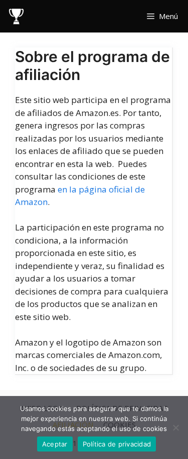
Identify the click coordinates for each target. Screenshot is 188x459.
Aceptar (55, 444)
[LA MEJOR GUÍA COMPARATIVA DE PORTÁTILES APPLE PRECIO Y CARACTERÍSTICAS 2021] (16, 16)
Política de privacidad (117, 444)
